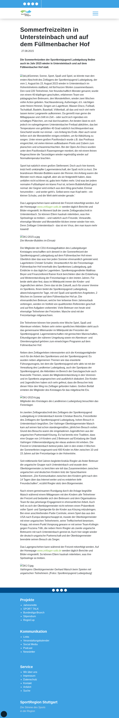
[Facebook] (24, 3)
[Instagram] (32, 3)
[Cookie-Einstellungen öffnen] (4, 714)
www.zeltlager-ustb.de (49, 206)
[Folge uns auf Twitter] (28, 3)
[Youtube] (36, 3)
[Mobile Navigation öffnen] (95, 13)
